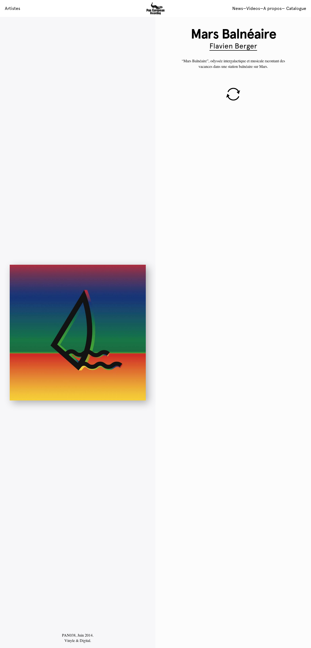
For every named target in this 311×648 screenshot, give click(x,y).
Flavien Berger (233, 46)
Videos (253, 8)
